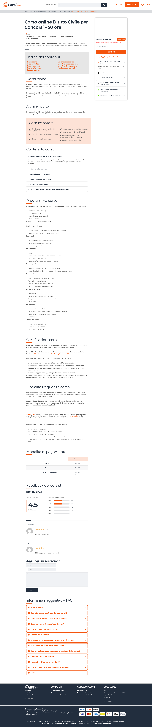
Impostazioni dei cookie (59, 695)
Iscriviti (111, 52)
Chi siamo (28, 690)
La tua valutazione (62, 569)
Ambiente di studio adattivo (40, 184)
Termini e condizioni (57, 690)
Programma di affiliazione (85, 695)
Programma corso (34, 70)
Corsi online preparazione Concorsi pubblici (44, 11)
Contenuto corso (34, 68)
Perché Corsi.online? (31, 695)
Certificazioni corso (66, 62)
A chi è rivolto (33, 64)
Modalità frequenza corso (68, 64)
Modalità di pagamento (67, 66)
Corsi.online (30, 414)
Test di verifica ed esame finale (41, 179)
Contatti (27, 692)
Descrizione (32, 62)
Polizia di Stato (65, 11)
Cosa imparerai (33, 66)
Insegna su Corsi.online (84, 692)
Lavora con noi (82, 690)
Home (26, 11)
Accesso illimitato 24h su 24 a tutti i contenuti (46, 156)
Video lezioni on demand (38, 169)
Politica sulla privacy (57, 692)
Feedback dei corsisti (66, 68)
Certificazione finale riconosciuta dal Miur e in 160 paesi (49, 189)
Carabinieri (30, 37)
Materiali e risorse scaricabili (40, 174)
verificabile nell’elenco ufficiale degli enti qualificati (52, 354)
